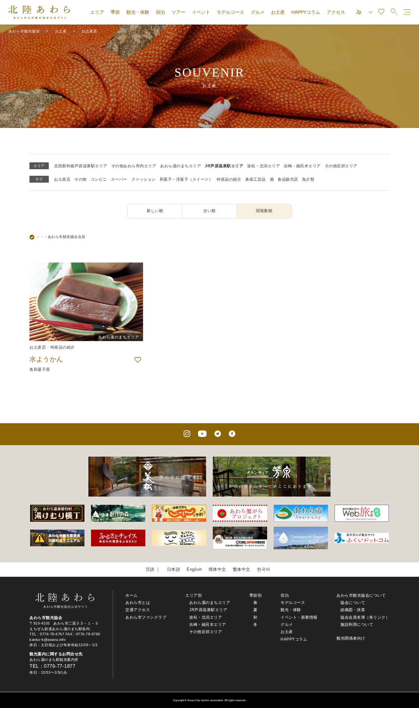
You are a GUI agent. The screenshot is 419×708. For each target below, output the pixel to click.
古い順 (209, 211)
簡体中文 (217, 569)
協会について (352, 602)
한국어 (263, 569)
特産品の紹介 (229, 179)
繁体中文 (241, 569)
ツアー (178, 12)
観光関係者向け (351, 638)
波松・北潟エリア (263, 166)
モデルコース (230, 12)
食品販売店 (288, 179)
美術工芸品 (255, 179)
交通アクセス (137, 610)
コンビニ (99, 179)
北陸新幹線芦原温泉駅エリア (80, 166)
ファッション (143, 179)
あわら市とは (137, 602)
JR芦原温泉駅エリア (224, 166)
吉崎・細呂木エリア (302, 166)
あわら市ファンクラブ (145, 617)
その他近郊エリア (341, 166)
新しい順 (155, 211)
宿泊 (160, 12)
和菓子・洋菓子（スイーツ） (186, 179)
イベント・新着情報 (299, 617)
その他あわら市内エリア (133, 166)
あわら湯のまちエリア (180, 166)
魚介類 (308, 179)
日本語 (173, 569)
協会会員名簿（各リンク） (365, 617)
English (194, 569)
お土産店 (62, 179)
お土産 (278, 12)
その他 (80, 179)
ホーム (131, 595)
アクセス (336, 12)
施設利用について (356, 624)
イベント (201, 12)
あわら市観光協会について (361, 595)
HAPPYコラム (305, 12)
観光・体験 (137, 12)
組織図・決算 (352, 610)
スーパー (119, 179)
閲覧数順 (264, 211)
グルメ (257, 12)
